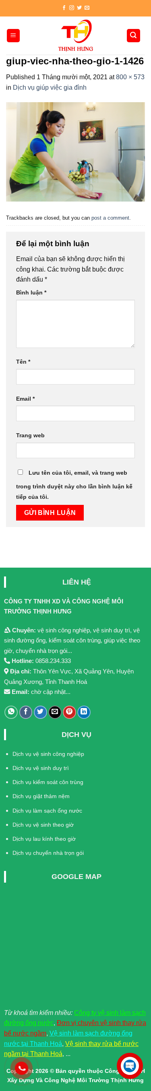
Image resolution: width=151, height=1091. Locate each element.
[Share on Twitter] (40, 712)
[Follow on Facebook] (64, 8)
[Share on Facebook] (26, 712)
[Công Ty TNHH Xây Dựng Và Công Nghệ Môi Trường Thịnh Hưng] (75, 35)
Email (25, 398)
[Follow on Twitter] (79, 8)
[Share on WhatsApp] (11, 712)
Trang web (30, 435)
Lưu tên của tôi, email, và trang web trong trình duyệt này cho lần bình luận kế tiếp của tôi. (74, 484)
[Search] (134, 35)
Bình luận (31, 292)
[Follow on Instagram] (71, 8)
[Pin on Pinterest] (69, 712)
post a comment (110, 218)
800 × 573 (130, 77)
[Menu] (13, 35)
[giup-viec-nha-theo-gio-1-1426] (75, 151)
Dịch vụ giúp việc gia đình (50, 87)
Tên (23, 361)
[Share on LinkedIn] (84, 712)
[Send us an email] (87, 8)
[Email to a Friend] (55, 712)
